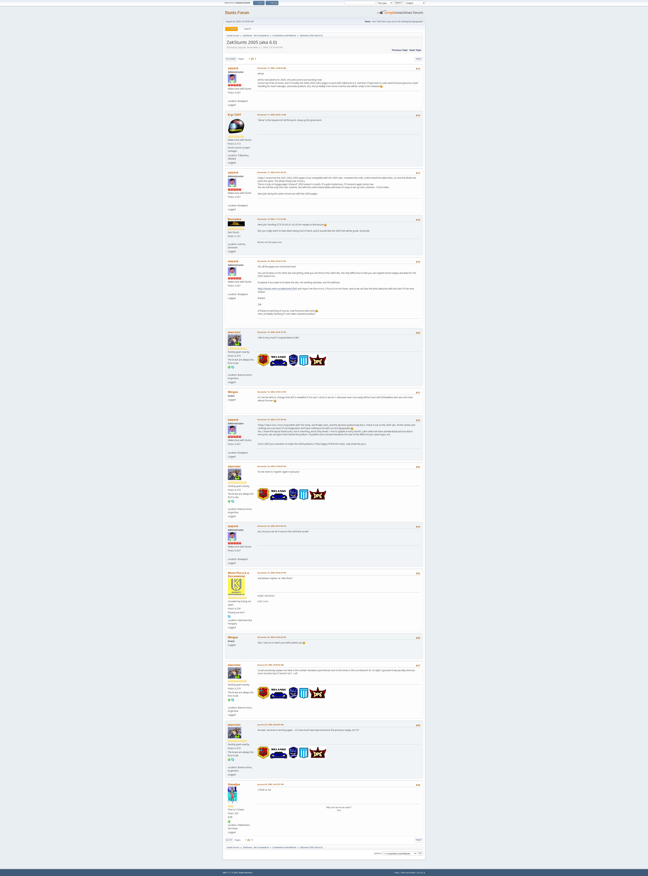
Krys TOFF (234, 115)
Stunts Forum (237, 12)
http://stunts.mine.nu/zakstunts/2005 (277, 288)
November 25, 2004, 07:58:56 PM (271, 466)
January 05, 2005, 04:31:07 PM (270, 784)
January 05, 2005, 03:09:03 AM (270, 665)
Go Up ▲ (421, 872)
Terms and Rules (408, 872)
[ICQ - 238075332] (229, 821)
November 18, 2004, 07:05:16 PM (271, 392)
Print (419, 59)
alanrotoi (234, 332)
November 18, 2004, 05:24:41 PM (271, 261)
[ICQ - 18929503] (229, 366)
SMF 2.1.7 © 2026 (230, 873)
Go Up (229, 840)
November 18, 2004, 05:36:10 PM (271, 332)
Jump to (377, 853)
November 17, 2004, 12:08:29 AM (271, 68)
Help (397, 872)
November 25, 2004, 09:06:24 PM (271, 572)
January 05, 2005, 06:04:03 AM (270, 724)
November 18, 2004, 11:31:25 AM (271, 219)
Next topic (415, 50)
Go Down (230, 59)
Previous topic (400, 50)
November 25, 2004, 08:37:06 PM (271, 526)
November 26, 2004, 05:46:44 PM (271, 637)
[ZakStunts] (229, 97)
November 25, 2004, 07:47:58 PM (271, 419)
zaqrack (233, 68)
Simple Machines (245, 873)
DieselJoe (234, 784)
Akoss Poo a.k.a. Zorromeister (239, 574)
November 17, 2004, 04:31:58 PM (271, 172)
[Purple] (229, 240)
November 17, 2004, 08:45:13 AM (271, 114)
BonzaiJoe (234, 219)
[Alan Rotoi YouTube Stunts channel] (229, 370)
